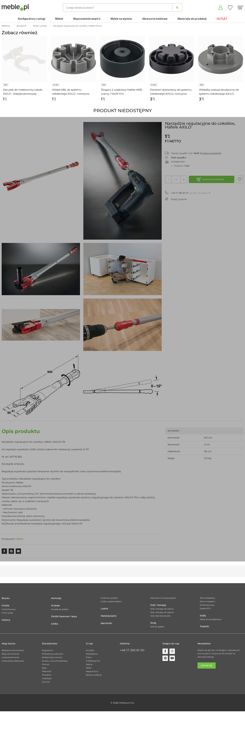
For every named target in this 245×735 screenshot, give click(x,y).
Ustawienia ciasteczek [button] (13, 661)
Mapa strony (92, 671)
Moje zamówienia (10, 654)
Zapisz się (206, 665)
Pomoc (46, 664)
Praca (89, 657)
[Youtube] (172, 658)
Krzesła (55, 605)
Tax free (46, 682)
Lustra (104, 608)
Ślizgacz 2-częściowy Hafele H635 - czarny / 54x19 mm (122, 91)
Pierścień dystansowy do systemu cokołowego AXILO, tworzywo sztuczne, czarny (171, 92)
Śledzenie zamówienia (13, 650)
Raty (44, 668)
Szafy (203, 615)
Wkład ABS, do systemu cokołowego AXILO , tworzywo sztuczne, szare (70, 92)
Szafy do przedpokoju (210, 619)
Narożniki (106, 623)
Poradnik (46, 675)
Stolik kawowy (207, 605)
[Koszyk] (240, 7)
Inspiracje (47, 678)
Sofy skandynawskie (160, 616)
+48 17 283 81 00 (132, 650)
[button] (239, 179)
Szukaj (177, 8)
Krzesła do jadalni (59, 609)
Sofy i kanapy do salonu (162, 609)
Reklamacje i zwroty (52, 657)
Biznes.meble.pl (94, 675)
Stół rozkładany (207, 598)
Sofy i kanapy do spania (162, 612)
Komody (56, 598)
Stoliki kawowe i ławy (64, 616)
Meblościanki (108, 615)
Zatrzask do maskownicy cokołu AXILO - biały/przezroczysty (22, 91)
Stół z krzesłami (207, 601)
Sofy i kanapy (158, 605)
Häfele (19, 538)
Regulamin (47, 650)
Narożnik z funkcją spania (163, 598)
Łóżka (54, 623)
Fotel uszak (7, 613)
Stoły (153, 622)
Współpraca (92, 654)
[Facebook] (165, 651)
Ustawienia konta (10, 657)
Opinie (89, 664)
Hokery (6, 619)
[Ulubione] (230, 7)
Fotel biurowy (9, 609)
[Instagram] (172, 651)
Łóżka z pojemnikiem (111, 601)
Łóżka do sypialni (109, 598)
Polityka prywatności (52, 654)
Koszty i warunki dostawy (55, 661)
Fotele (5, 605)
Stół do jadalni (157, 626)
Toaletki (204, 626)
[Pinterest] (165, 658)
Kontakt (90, 650)
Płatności (46, 671)
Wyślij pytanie (179, 199)
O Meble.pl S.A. (93, 661)
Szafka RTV (205, 608)
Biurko (6, 598)
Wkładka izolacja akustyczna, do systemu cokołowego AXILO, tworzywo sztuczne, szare (219, 92)
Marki (88, 668)
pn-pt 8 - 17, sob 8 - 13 (190, 193)
